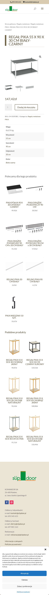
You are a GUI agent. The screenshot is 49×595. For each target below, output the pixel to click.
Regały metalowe (23, 24)
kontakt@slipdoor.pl (18, 513)
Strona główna (10, 24)
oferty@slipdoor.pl (18, 524)
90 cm (8, 146)
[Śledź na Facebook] (7, 502)
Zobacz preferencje (24, 586)
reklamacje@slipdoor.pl (20, 535)
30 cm (8, 154)
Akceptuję (25, 573)
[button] (45, 549)
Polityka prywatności (23, 592)
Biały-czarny (10, 163)
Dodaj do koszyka (26, 107)
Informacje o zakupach (13, 541)
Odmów (25, 580)
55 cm (8, 138)
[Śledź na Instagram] (11, 502)
